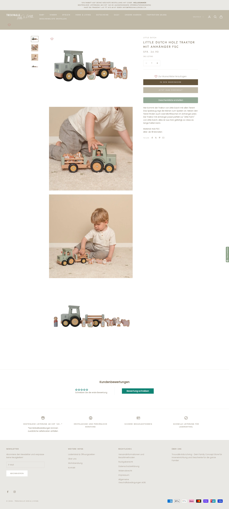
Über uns (72, 458)
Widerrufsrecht (125, 470)
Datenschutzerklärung (128, 466)
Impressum (123, 475)
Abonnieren (17, 473)
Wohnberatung (75, 463)
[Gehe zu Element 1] (34, 39)
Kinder (53, 15)
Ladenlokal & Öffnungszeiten (81, 454)
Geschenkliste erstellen (53, 19)
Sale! (117, 15)
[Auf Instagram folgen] (14, 491)
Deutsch (197, 17)
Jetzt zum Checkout (171, 90)
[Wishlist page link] (9, 25)
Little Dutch (150, 37)
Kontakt (71, 467)
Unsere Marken (133, 15)
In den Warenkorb (170, 82)
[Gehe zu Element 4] (34, 66)
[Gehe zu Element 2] (34, 48)
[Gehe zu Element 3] (34, 57)
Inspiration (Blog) (157, 15)
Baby (42, 15)
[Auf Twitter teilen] (156, 138)
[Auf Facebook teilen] (152, 138)
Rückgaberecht (125, 461)
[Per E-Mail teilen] (163, 138)
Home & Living (83, 15)
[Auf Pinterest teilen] (159, 138)
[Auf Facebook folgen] (7, 491)
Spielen (66, 15)
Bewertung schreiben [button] (138, 390)
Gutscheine (102, 15)
